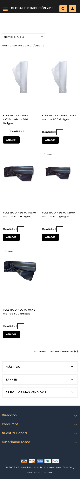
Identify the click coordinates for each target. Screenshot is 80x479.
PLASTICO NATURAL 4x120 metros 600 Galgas (16, 119)
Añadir (11, 140)
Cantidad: (17, 131)
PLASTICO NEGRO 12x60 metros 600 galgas (58, 214)
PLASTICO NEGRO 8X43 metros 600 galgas (19, 311)
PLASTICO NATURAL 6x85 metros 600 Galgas (59, 117)
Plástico (12, 367)
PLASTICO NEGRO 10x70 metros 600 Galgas (19, 214)
